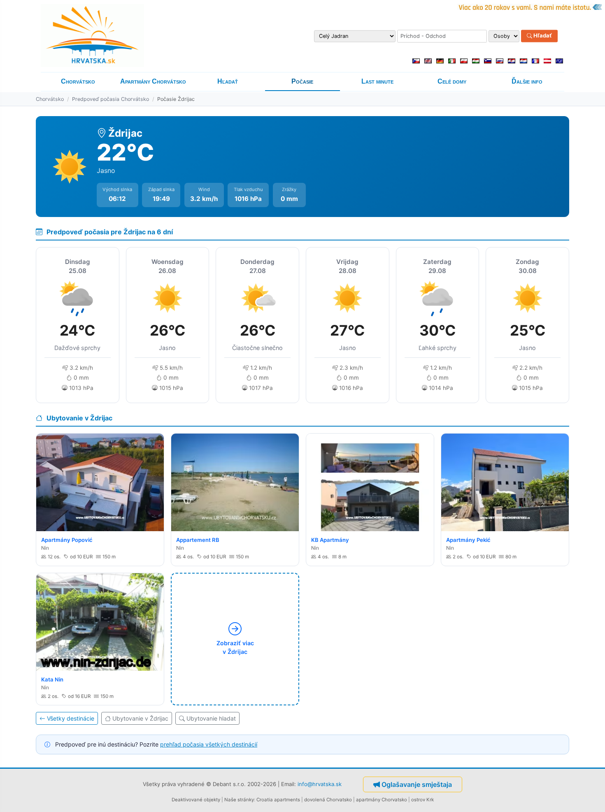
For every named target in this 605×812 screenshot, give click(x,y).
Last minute (377, 81)
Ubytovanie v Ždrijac (140, 718)
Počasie (302, 81)
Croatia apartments (278, 800)
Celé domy (451, 81)
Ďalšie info (527, 81)
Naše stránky (239, 800)
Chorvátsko (78, 81)
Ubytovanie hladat (211, 718)
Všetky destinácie (70, 718)
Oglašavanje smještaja (417, 784)
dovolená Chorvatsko (328, 800)
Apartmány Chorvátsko (153, 81)
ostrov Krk (422, 800)
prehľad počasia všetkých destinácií (208, 744)
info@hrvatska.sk (320, 783)
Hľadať (542, 36)
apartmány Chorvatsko (381, 800)
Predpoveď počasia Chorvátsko (110, 99)
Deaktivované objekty (196, 800)
